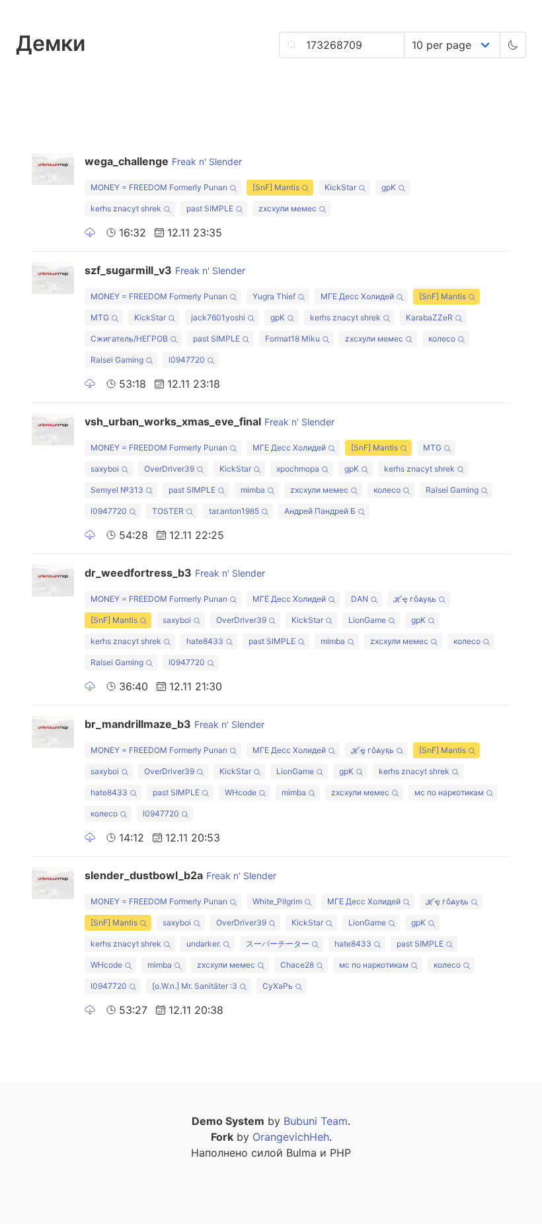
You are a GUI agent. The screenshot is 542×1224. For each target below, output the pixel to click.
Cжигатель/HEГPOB (129, 338)
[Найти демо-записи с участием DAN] (373, 600)
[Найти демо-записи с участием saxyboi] (124, 470)
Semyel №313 (117, 490)
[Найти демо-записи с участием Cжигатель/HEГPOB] (173, 340)
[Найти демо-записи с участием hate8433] (229, 643)
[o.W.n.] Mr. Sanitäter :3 (194, 986)
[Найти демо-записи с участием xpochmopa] (325, 470)
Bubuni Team (316, 1121)
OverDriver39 (169, 469)
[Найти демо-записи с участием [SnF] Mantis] (305, 189)
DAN (359, 599)
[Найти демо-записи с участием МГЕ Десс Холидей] (399, 298)
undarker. (203, 944)
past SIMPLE (209, 208)
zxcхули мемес (287, 208)
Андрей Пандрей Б (320, 511)
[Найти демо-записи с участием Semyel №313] (149, 492)
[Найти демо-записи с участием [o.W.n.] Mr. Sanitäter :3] (243, 988)
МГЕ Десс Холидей (357, 296)
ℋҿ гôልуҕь (414, 599)
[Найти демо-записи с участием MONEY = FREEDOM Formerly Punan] (233, 189)
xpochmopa (297, 469)
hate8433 (204, 641)
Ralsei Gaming (117, 360)
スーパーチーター (277, 944)
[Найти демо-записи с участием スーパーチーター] (315, 945)
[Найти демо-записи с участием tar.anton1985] (264, 513)
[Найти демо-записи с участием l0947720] (210, 361)
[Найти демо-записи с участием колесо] (461, 340)
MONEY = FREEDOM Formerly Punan (159, 187)
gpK (388, 187)
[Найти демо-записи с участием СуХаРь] (298, 988)
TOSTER (168, 511)
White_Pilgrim (277, 901)
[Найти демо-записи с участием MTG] (114, 319)
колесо (441, 338)
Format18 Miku (292, 338)
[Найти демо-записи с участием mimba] (270, 492)
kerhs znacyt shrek (126, 208)
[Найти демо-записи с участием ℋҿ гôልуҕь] (442, 600)
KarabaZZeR (429, 317)
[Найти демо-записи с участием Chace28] (319, 966)
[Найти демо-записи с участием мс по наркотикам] (489, 794)
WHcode (240, 792)
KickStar (340, 187)
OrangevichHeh (290, 1136)
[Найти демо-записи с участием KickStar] (362, 189)
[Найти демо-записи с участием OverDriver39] (200, 470)
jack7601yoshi (218, 317)
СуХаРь (277, 986)
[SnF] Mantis (275, 187)
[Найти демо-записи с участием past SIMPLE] (239, 210)
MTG (100, 317)
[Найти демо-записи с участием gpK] (401, 189)
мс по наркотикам (449, 792)
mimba (253, 490)
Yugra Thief (273, 296)
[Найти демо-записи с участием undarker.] (226, 945)
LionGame (367, 620)
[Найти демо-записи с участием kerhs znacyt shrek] (167, 210)
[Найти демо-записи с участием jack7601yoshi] (251, 319)
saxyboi (105, 469)
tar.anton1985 (234, 511)
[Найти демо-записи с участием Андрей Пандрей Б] (361, 513)
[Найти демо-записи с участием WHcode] (262, 794)
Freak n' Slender (207, 161)
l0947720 (187, 360)
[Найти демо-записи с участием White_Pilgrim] (307, 903)
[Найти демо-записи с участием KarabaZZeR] (458, 319)
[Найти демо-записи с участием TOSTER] (189, 513)
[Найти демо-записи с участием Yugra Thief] (301, 298)
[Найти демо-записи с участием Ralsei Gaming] (149, 361)
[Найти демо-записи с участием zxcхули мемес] (322, 210)
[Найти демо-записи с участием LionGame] (391, 622)
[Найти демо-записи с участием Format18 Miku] (325, 340)
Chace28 (297, 965)
